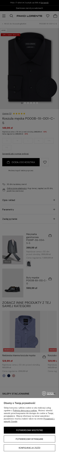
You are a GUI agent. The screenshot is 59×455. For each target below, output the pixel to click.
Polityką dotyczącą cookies (25, 410)
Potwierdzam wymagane (29, 439)
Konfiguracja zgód (29, 447)
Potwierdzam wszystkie (29, 430)
